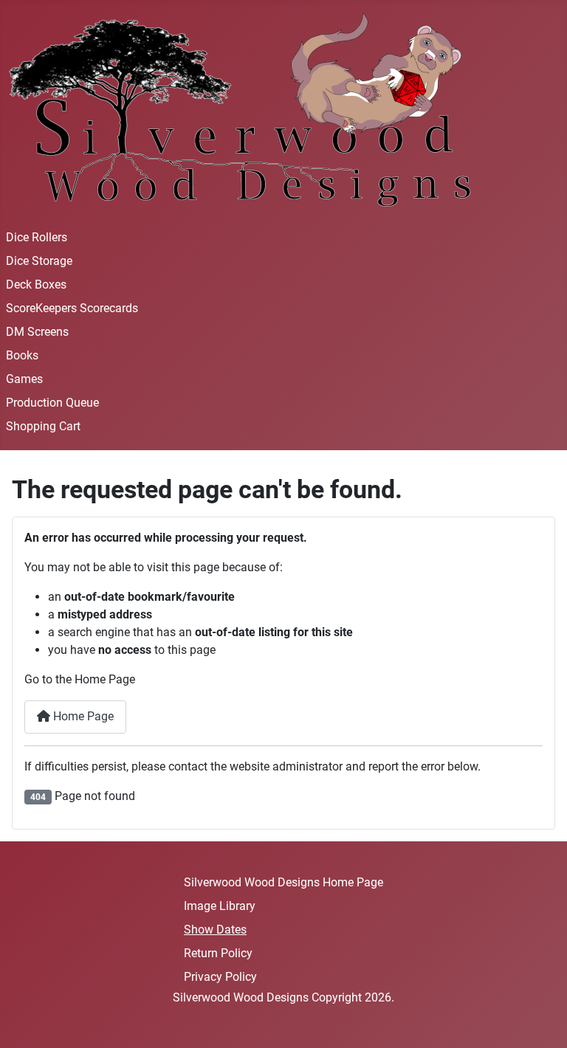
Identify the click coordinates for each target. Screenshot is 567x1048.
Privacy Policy (220, 977)
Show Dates (215, 930)
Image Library (219, 906)
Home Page (82, 716)
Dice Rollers (36, 237)
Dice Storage (39, 261)
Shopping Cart (43, 426)
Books (22, 355)
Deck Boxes (36, 284)
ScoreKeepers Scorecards (72, 308)
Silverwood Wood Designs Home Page (283, 882)
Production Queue (52, 403)
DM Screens (37, 332)
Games (24, 379)
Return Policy (218, 953)
